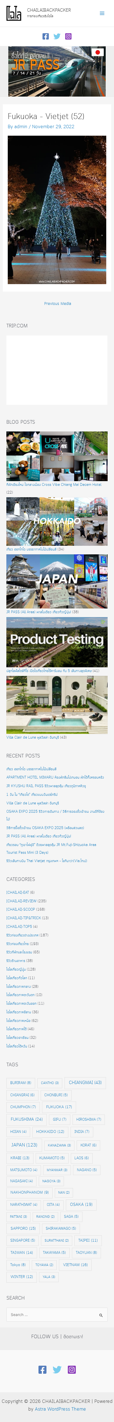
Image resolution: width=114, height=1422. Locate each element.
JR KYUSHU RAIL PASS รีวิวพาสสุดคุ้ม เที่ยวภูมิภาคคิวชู (46, 786)
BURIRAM (20, 1082)
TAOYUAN (86, 1252)
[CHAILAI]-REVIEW (21, 901)
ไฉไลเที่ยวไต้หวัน (16, 1046)
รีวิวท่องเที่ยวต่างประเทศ (22, 935)
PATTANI (18, 1216)
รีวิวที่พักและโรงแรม (19, 952)
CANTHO (50, 1083)
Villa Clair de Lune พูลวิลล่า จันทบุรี (32, 737)
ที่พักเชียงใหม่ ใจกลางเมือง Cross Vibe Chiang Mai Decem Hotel (53, 485)
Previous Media (57, 304)
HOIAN (18, 1132)
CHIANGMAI (85, 1083)
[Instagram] (68, 36)
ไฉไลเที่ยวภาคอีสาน (18, 1012)
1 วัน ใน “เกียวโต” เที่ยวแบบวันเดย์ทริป (32, 794)
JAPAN (24, 1145)
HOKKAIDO (50, 1132)
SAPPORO (23, 1228)
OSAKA (81, 1205)
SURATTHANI (57, 1240)
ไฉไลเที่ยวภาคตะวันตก (20, 995)
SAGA (71, 1216)
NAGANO (87, 1170)
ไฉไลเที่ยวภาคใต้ (16, 1029)
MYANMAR (57, 1170)
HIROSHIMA (88, 1119)
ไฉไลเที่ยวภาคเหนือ (18, 1021)
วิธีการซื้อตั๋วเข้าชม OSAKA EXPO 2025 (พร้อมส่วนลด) (45, 828)
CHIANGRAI (22, 1095)
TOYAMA (44, 1265)
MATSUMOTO (23, 1170)
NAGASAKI (21, 1181)
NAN (63, 1192)
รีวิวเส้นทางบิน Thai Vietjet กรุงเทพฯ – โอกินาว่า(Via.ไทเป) (46, 861)
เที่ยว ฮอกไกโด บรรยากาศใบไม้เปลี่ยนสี (31, 549)
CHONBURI (56, 1095)
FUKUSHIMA (27, 1119)
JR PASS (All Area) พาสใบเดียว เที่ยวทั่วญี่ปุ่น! (38, 612)
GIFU (59, 1119)
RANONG (45, 1216)
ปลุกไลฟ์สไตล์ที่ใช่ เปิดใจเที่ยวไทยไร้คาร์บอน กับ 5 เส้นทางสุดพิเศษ (49, 671)
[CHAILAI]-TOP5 (19, 927)
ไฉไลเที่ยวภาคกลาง (18, 986)
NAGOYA (51, 1181)
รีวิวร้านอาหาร (15, 961)
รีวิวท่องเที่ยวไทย (17, 944)
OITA (53, 1205)
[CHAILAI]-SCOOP (20, 909)
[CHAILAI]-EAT (17, 892)
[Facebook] (45, 36)
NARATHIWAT (23, 1205)
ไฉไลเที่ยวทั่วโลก (16, 978)
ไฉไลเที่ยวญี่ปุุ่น (16, 969)
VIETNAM (75, 1265)
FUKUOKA (59, 1107)
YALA (49, 1277)
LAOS (81, 1158)
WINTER (22, 1277)
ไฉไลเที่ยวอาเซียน (17, 1037)
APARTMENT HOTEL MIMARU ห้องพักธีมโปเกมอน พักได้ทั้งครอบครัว (55, 777)
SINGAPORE (22, 1240)
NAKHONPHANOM (30, 1192)
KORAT (89, 1145)
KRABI (20, 1158)
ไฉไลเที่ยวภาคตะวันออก (21, 1003)
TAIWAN (22, 1253)
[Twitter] (57, 36)
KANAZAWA (59, 1145)
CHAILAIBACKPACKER (49, 10)
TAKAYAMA (54, 1252)
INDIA (81, 1131)
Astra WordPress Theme (60, 1409)
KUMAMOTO (52, 1158)
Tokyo (18, 1264)
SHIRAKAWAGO (61, 1228)
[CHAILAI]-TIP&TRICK (23, 918)
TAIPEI (88, 1240)
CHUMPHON (23, 1107)
